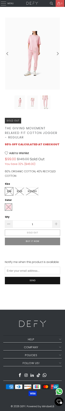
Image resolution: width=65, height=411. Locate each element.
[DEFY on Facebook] (20, 375)
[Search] (51, 3)
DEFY (22, 406)
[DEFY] (32, 3)
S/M (9, 191)
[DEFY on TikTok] (38, 375)
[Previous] (7, 53)
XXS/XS (32, 191)
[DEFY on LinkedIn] (32, 375)
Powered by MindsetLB (40, 406)
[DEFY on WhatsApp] (44, 375)
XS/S (19, 191)
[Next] (57, 53)
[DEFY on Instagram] (26, 375)
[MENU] (1, 3)
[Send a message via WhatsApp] (59, 391)
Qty (7, 217)
